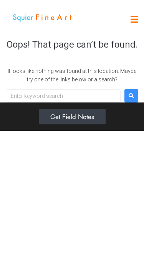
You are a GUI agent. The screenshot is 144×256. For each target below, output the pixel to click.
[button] (134, 19)
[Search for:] (63, 95)
